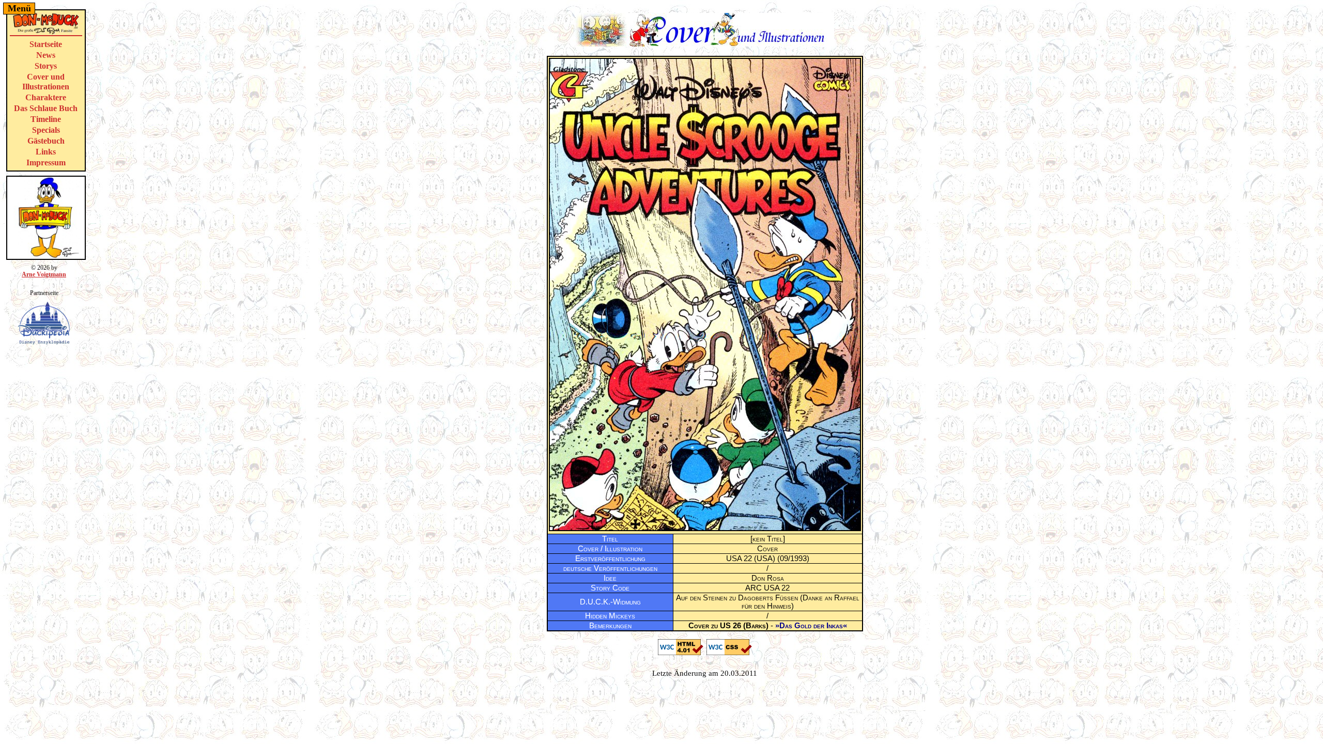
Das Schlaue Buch (46, 108)
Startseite (45, 44)
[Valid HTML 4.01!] (680, 652)
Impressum (46, 162)
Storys (46, 66)
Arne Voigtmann (44, 274)
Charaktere (45, 97)
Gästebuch (46, 141)
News (45, 55)
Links (46, 152)
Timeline (45, 119)
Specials (46, 130)
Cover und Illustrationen (45, 81)
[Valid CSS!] (729, 652)
